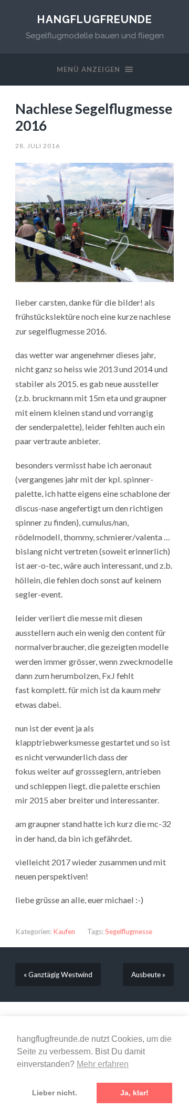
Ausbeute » (148, 974)
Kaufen (64, 931)
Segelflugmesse (128, 931)
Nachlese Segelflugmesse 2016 (93, 117)
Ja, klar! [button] (134, 1092)
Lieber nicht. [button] (54, 1092)
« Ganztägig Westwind (58, 974)
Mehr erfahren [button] (103, 1064)
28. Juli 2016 (37, 146)
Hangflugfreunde (94, 19)
